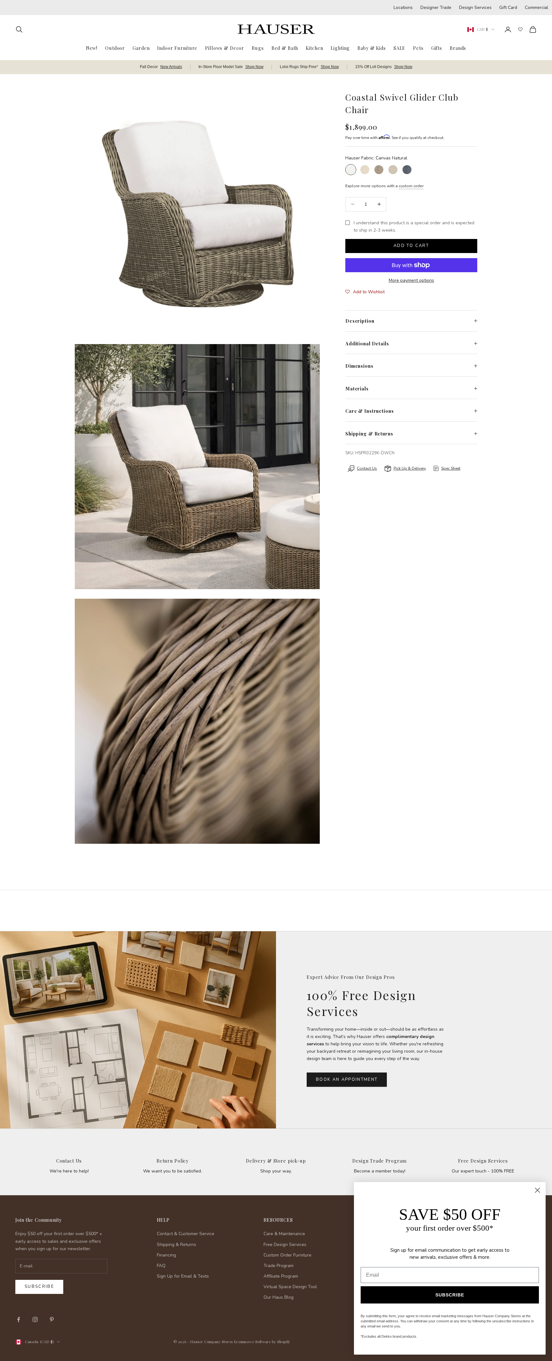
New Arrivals (171, 67)
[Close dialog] (537, 1190)
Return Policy (172, 1160)
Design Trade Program (379, 1160)
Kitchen (314, 48)
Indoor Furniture (177, 48)
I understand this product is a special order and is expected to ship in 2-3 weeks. (414, 226)
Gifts (436, 48)
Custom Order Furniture (287, 1255)
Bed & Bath (285, 48)
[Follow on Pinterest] (52, 1319)
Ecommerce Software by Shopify (262, 1341)
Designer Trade (435, 7)
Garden (141, 48)
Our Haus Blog (279, 1297)
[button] (365, 292)
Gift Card (508, 7)
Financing (166, 1255)
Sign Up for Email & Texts (183, 1276)
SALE (399, 48)
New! (91, 48)
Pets (418, 48)
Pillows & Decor (224, 48)
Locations (403, 7)
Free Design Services (483, 1160)
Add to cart (411, 246)
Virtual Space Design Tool (290, 1287)
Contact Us (69, 1160)
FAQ (161, 1266)
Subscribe (39, 1286)
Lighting (340, 48)
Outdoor (115, 48)
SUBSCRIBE (449, 1294)
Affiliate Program (281, 1276)
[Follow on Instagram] (35, 1319)
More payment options (411, 280)
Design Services (475, 7)
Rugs (258, 48)
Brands (458, 48)
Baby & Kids (371, 48)
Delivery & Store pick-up (276, 1160)
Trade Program (279, 1266)
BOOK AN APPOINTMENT (347, 1079)
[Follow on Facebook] (18, 1319)
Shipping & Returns (176, 1245)
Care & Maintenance (284, 1234)
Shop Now (254, 67)
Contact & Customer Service (185, 1234)
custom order (411, 185)
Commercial (536, 7)
